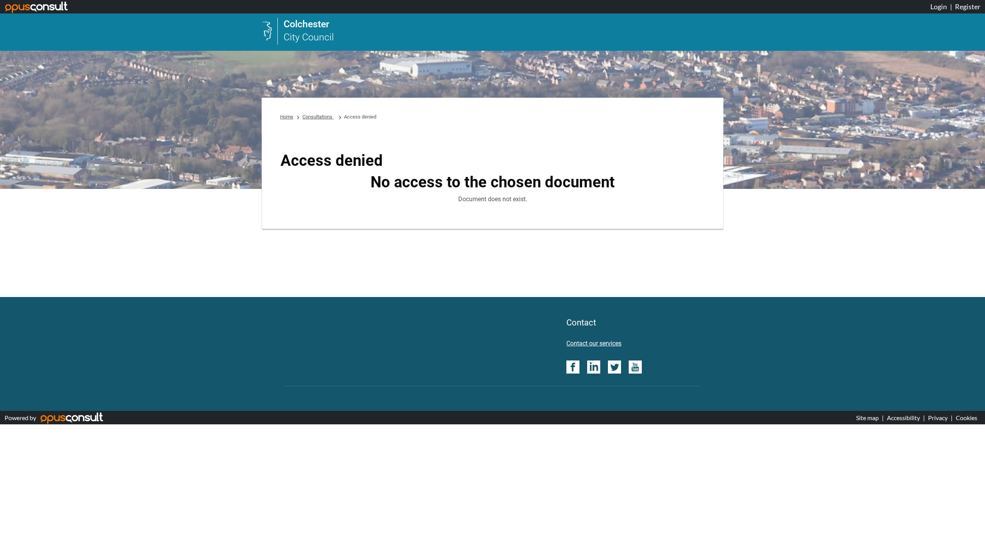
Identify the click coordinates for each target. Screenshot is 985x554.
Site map (867, 417)
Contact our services (593, 343)
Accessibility (903, 417)
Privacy (938, 417)
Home (286, 117)
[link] (298, 31)
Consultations (318, 117)
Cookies (966, 417)
